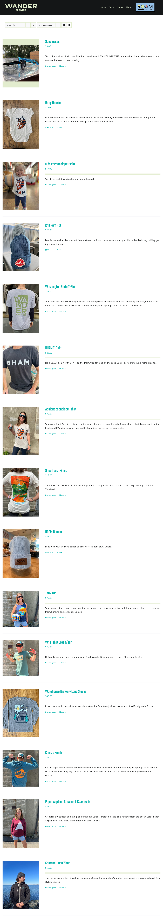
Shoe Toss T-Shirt (56, 471)
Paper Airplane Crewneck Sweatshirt (68, 802)
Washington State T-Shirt (61, 287)
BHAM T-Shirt (53, 348)
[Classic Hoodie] (21, 768)
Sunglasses (52, 41)
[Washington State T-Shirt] (21, 308)
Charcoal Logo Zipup (57, 863)
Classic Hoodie (54, 753)
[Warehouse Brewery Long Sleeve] (21, 713)
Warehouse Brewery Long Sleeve (65, 691)
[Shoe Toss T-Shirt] (21, 492)
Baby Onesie (53, 103)
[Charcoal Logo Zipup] (21, 885)
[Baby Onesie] (21, 124)
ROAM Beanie (53, 532)
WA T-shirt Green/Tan (58, 642)
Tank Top (50, 593)
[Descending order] (33, 25)
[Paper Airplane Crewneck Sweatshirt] (21, 823)
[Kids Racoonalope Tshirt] (21, 186)
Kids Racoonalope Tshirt (60, 164)
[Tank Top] (21, 609)
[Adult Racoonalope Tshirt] (21, 431)
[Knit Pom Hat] (21, 247)
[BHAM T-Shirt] (21, 370)
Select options (52, 66)
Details (63, 66)
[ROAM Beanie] (21, 553)
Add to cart (50, 127)
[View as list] (68, 25)
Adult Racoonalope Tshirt (60, 409)
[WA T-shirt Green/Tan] (21, 658)
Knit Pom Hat (53, 225)
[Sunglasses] (21, 63)
